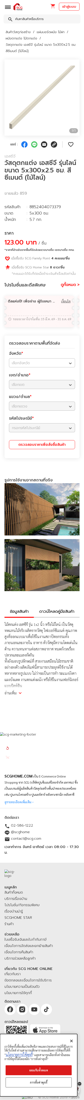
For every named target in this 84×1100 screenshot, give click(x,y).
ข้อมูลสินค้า (19, 611)
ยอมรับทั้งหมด (38, 1070)
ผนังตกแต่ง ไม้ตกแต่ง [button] (21, 38)
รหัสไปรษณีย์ (21, 418)
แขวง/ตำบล (20, 396)
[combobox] (42, 19)
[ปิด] (71, 1041)
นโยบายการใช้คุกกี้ (19, 1054)
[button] (53, 7)
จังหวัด (16, 353)
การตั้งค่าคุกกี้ (38, 1082)
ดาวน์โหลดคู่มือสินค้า (56, 611)
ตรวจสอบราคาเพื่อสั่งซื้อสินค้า (42, 444)
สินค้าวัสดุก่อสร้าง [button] (18, 32)
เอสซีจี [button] (9, 156)
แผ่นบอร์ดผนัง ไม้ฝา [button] (51, 32)
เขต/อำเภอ (19, 375)
